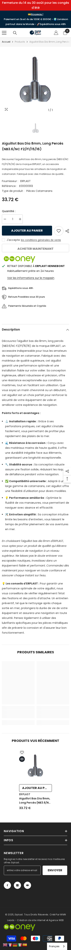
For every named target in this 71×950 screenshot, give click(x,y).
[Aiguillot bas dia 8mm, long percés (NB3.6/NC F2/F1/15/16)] (35, 766)
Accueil (6, 41)
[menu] (4, 32)
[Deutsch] (15, 945)
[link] (18, 714)
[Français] (10, 945)
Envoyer (55, 870)
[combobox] (57, 946)
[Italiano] (20, 945)
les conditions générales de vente (41, 239)
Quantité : (8, 211)
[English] (5, 945)
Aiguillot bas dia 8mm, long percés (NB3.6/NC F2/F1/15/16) (35, 801)
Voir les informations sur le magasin (30, 278)
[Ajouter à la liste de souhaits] (58, 231)
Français (54, 946)
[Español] (25, 945)
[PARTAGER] (66, 231)
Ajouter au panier (27, 230)
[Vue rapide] (22, 759)
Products (20, 41)
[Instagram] (17, 885)
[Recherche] (15, 33)
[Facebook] (7, 885)
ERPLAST (25, 181)
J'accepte (13, 240)
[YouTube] (27, 885)
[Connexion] (56, 33)
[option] (35, 80)
